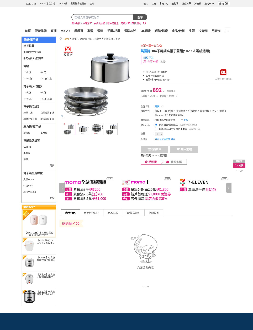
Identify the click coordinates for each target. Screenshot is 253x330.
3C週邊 (146, 31)
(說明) (163, 61)
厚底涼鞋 (87, 23)
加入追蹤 (186, 149)
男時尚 (216, 31)
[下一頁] (228, 188)
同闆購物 (136, 23)
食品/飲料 (178, 31)
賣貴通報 (171, 91)
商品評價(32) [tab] (91, 212)
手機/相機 (113, 31)
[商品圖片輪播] (97, 81)
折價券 (197, 3)
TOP (146, 286)
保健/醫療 (161, 31)
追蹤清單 (186, 3)
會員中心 (163, 3)
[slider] (145, 188)
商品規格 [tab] (113, 212)
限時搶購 (41, 31)
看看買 (78, 31)
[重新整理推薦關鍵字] (144, 23)
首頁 (28, 31)
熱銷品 (97, 38)
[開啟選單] (228, 31)
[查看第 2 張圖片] (83, 129)
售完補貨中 (154, 149)
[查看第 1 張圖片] (69, 129)
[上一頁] (62, 188)
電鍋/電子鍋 (86, 38)
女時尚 (203, 31)
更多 (52, 165)
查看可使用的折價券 (165, 139)
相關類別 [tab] (154, 212)
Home (66, 38)
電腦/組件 (130, 31)
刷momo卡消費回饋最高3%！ (170, 115)
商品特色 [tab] (70, 212)
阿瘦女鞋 (125, 23)
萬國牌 (145, 51)
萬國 (157, 106)
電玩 (100, 31)
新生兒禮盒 (113, 23)
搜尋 (140, 17)
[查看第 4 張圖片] (111, 129)
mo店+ (65, 31)
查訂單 (175, 3)
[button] (162, 106)
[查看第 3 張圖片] (97, 129)
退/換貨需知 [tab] (133, 212)
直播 (54, 31)
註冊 (153, 3)
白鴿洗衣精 (99, 23)
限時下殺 (148, 57)
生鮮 (192, 31)
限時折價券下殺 (112, 38)
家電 (90, 31)
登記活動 (223, 3)
